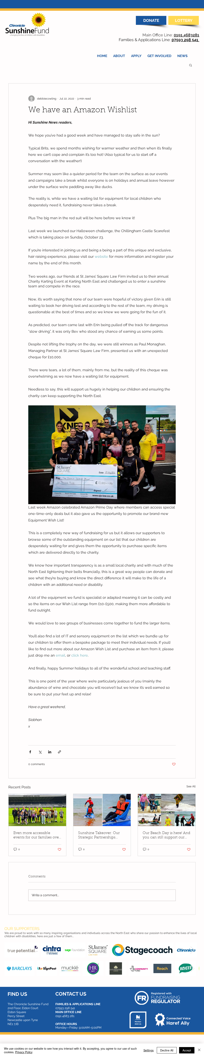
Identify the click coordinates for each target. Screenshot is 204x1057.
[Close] (199, 1050)
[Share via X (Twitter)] (40, 752)
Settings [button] (148, 1050)
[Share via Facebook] (30, 752)
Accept (186, 1050)
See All (191, 786)
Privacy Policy (23, 1052)
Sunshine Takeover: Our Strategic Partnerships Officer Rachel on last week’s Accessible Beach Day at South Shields (99, 835)
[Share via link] (59, 752)
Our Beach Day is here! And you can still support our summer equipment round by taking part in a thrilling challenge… (166, 835)
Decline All (166, 1050)
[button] (190, 65)
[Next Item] (192, 950)
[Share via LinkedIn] (50, 752)
